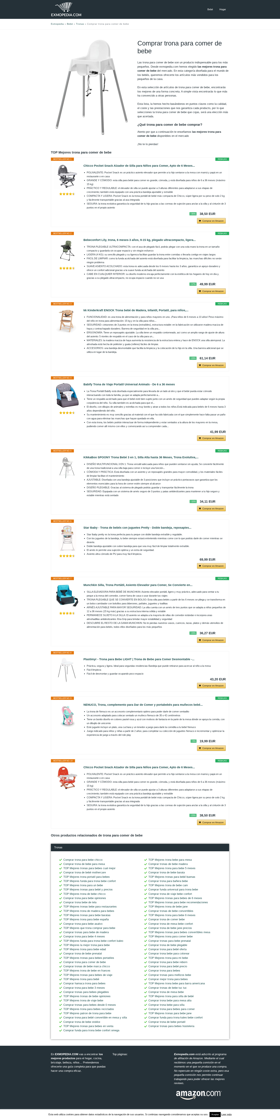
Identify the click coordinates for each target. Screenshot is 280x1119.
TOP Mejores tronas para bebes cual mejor (89, 868)
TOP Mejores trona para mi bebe (168, 957)
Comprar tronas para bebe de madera (86, 932)
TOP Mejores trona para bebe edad (84, 949)
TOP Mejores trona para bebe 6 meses (171, 915)
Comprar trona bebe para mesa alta (169, 1000)
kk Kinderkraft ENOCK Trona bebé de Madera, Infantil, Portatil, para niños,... (135, 310)
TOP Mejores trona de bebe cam (168, 885)
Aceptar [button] (215, 1114)
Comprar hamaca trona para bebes (84, 983)
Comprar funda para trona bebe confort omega (91, 1030)
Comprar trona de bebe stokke (81, 1021)
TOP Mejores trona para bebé (81, 979)
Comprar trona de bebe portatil (166, 1021)
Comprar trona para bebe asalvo (82, 923)
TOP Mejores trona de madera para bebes (88, 911)
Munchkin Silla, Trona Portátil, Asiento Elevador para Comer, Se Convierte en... (137, 585)
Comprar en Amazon (213, 220)
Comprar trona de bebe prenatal (82, 953)
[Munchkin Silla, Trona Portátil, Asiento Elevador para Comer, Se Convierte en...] (67, 596)
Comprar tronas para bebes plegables (86, 992)
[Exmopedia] (66, 9)
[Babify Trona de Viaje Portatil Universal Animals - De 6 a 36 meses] (67, 395)
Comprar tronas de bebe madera (168, 864)
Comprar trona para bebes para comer (171, 1009)
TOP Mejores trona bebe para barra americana (176, 983)
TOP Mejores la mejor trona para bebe (86, 945)
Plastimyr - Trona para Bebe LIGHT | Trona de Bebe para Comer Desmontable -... (138, 659)
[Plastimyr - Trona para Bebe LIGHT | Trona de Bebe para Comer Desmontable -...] (67, 670)
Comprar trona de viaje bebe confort (170, 893)
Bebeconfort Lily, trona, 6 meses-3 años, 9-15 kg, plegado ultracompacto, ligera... (139, 240)
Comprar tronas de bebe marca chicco (86, 966)
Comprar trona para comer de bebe (84, 962)
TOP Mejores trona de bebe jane (168, 906)
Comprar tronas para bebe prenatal (169, 940)
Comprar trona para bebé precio (167, 966)
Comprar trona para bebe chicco (82, 859)
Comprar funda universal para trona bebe (173, 889)
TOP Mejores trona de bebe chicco (84, 893)
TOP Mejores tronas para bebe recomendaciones (178, 902)
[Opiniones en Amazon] (67, 194)
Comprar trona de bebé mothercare (84, 872)
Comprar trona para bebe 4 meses (84, 936)
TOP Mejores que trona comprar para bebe (89, 928)
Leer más (226, 1114)
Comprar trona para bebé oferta (167, 949)
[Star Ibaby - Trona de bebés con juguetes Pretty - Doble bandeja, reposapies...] (67, 538)
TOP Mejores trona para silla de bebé (171, 996)
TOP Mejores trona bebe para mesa (170, 859)
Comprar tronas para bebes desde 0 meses (89, 1004)
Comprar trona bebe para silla (166, 1004)
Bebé (210, 9)
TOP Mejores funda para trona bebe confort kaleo (93, 940)
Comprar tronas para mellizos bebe (169, 975)
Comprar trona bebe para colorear (168, 953)
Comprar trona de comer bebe (166, 919)
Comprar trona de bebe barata (166, 872)
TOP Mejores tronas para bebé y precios (88, 889)
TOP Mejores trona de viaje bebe (83, 1000)
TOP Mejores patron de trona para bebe (87, 1013)
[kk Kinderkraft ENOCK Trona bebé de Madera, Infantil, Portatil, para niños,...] (67, 321)
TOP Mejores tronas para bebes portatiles (88, 957)
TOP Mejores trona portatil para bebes (86, 876)
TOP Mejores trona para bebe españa (86, 919)
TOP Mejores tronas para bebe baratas (87, 915)
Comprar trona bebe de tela (79, 902)
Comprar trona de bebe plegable (167, 945)
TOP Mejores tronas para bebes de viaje (87, 975)
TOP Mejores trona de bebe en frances (86, 970)
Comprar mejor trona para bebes (168, 979)
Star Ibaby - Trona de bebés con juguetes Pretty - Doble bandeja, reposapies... (137, 527)
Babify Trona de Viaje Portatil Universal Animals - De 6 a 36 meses (129, 384)
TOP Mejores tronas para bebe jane (170, 1013)
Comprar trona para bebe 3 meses (84, 987)
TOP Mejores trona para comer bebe (170, 936)
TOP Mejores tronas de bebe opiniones (87, 996)
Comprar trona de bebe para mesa (84, 864)
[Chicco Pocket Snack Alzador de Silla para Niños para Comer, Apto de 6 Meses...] (67, 176)
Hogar (222, 9)
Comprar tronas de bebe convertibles (170, 911)
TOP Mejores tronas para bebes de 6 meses (175, 898)
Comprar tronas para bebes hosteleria (171, 1026)
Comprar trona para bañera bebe (168, 881)
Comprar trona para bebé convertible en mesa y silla (95, 1017)
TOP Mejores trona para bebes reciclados (88, 1009)
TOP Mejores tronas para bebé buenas (171, 876)
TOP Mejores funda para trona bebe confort (89, 881)
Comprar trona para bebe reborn (167, 962)
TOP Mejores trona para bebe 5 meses (171, 868)
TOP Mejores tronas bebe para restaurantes (90, 906)
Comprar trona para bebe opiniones (84, 898)
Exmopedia (57, 24)
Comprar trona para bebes (164, 970)
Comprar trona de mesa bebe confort (170, 923)
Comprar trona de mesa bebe (166, 992)
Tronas (80, 24)
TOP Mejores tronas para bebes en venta (88, 1026)
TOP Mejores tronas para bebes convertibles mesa (179, 932)
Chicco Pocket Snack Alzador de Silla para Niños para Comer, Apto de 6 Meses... (139, 165)
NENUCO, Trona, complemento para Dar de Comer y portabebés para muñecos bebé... (143, 704)
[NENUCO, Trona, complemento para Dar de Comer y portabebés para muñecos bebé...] (67, 715)
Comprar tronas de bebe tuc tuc (167, 987)
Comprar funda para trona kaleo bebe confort (175, 1017)
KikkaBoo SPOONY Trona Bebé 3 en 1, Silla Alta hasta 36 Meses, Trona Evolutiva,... (140, 457)
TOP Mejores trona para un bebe (83, 885)
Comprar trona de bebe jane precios (170, 928)
